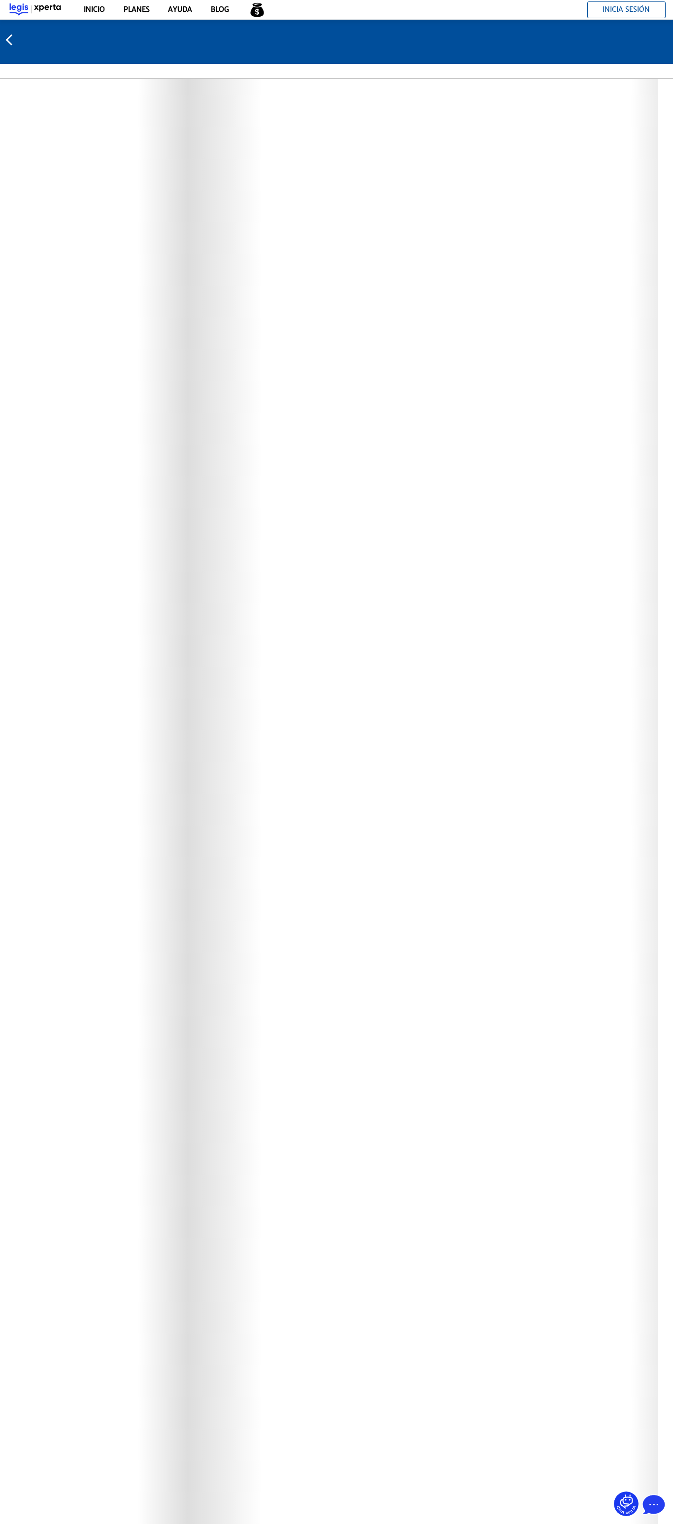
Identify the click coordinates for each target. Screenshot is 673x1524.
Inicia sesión (626, 9)
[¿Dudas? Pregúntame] (626, 1504)
